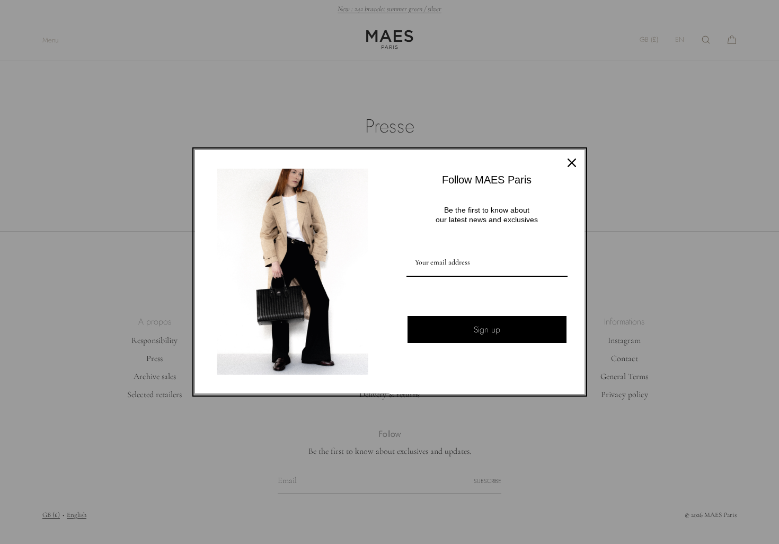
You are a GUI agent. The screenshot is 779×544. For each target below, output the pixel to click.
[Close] (572, 163)
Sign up (487, 329)
